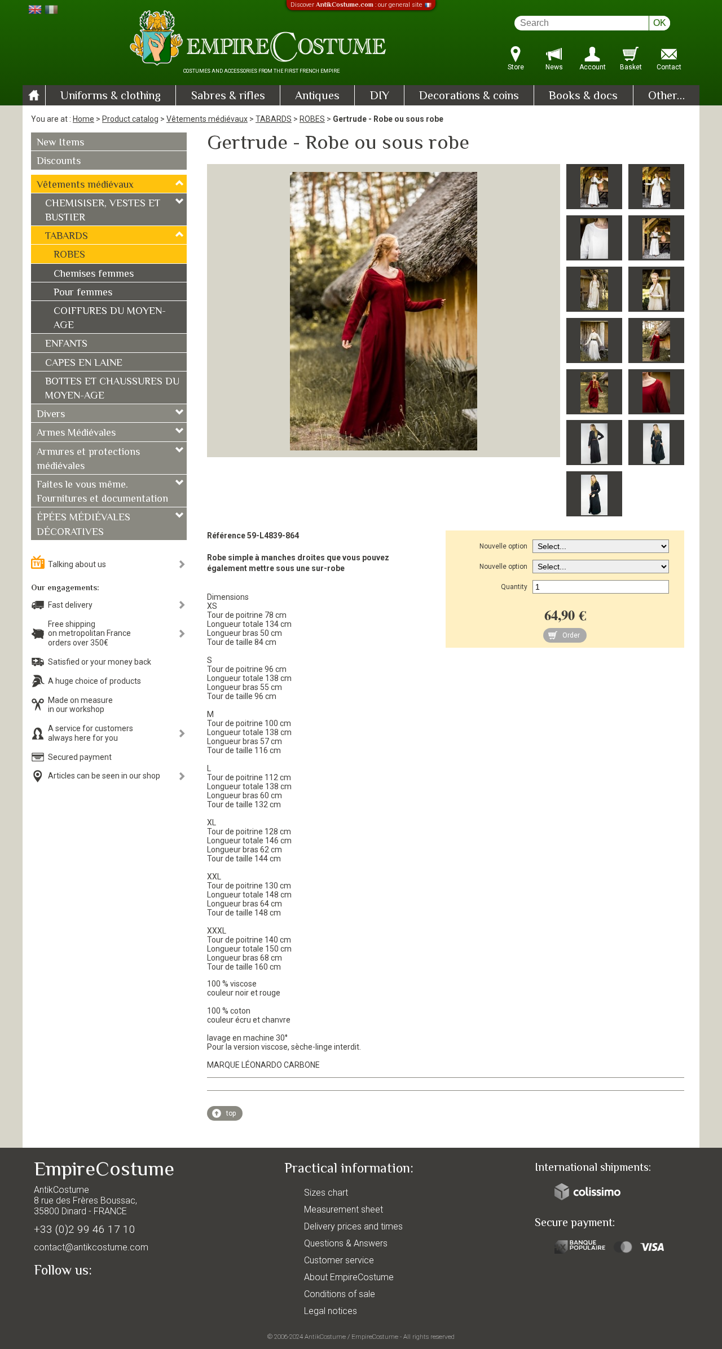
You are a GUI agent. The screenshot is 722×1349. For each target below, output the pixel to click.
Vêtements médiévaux (207, 118)
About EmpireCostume (349, 1277)
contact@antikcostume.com (91, 1247)
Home (83, 118)
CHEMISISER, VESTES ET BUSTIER (102, 211)
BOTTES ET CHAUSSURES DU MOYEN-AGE (112, 389)
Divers (51, 415)
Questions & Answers (346, 1243)
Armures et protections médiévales (88, 460)
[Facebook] (62, 1296)
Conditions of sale (339, 1294)
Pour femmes (83, 293)
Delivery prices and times (353, 1226)
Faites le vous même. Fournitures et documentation (102, 492)
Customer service (339, 1260)
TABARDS (274, 118)
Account (592, 67)
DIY (379, 96)
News (554, 67)
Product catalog (130, 118)
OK (659, 23)
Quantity (514, 587)
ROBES (312, 118)
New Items (60, 143)
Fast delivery (70, 604)
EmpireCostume (374, 1337)
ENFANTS (66, 344)
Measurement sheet (343, 1209)
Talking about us (77, 564)
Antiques (317, 96)
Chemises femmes (94, 274)
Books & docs (583, 96)
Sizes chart (326, 1192)
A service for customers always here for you (90, 733)
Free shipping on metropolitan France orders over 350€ (89, 634)
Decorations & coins (469, 96)
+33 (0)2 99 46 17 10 (84, 1229)
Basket (631, 67)
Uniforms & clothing (110, 96)
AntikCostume (325, 1337)
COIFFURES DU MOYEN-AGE (110, 319)
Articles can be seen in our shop (104, 775)
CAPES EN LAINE (83, 363)
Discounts (59, 162)
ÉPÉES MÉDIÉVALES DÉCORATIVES (83, 525)
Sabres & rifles (228, 96)
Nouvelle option (503, 546)
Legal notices (330, 1311)
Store (516, 67)
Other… (666, 96)
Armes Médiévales (76, 433)
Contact (669, 67)
